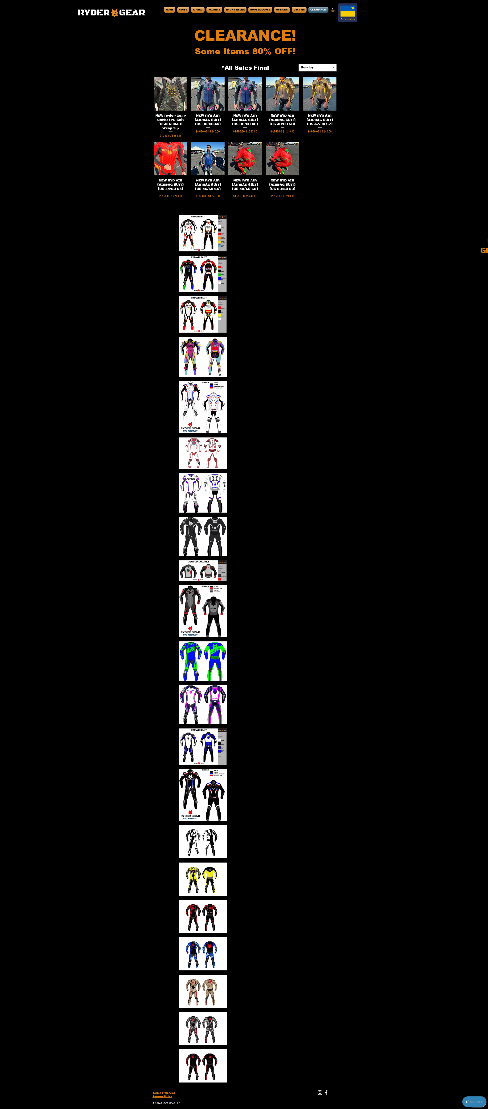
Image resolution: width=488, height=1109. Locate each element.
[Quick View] (170, 94)
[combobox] (318, 67)
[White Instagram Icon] (320, 1093)
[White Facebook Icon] (326, 1093)
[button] (333, 10)
